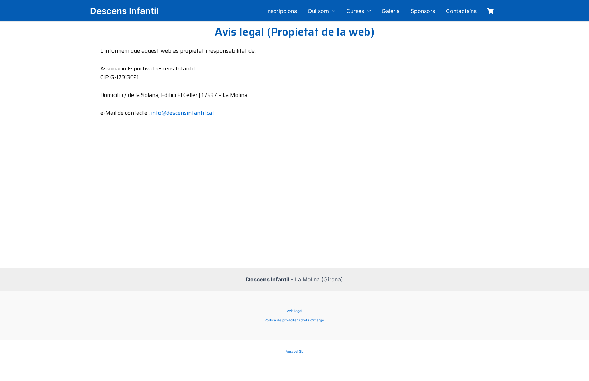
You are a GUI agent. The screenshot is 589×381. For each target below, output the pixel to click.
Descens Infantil (124, 10)
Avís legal (294, 311)
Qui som (318, 11)
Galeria (391, 11)
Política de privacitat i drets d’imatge (294, 320)
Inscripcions (281, 11)
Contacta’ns (461, 11)
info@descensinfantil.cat (182, 112)
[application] (332, 11)
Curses (355, 11)
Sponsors (423, 11)
